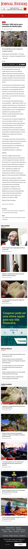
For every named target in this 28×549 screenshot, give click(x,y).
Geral (4, 22)
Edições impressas (21, 529)
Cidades (5, 531)
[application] (14, 64)
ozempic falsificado (9, 204)
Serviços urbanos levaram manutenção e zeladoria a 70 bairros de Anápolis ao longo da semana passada (13, 360)
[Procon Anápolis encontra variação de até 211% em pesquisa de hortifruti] (14, 506)
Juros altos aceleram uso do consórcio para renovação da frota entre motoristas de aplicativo (13, 367)
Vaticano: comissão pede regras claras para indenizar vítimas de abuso (13, 274)
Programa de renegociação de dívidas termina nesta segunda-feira (13, 355)
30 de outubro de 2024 (7, 251)
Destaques (5, 402)
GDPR (20, 541)
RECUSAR (7, 544)
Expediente (22, 535)
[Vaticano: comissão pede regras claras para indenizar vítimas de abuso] (14, 263)
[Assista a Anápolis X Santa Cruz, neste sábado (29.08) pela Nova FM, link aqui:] (14, 480)
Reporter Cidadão (6, 529)
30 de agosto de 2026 (7, 409)
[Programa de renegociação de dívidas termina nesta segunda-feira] (14, 395)
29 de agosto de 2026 (7, 494)
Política (11, 531)
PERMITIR (20, 544)
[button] (2, 15)
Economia (16, 531)
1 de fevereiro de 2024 (7, 29)
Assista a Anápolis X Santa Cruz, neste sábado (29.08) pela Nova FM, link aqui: (13, 372)
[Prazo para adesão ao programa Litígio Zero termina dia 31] (14, 289)
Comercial (5, 535)
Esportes (22, 531)
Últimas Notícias (12, 402)
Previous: (13, 210)
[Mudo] (20, 64)
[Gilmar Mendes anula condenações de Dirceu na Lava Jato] (14, 237)
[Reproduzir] (4, 64)
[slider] (23, 64)
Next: (13, 217)
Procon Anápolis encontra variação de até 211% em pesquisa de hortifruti (12, 377)
